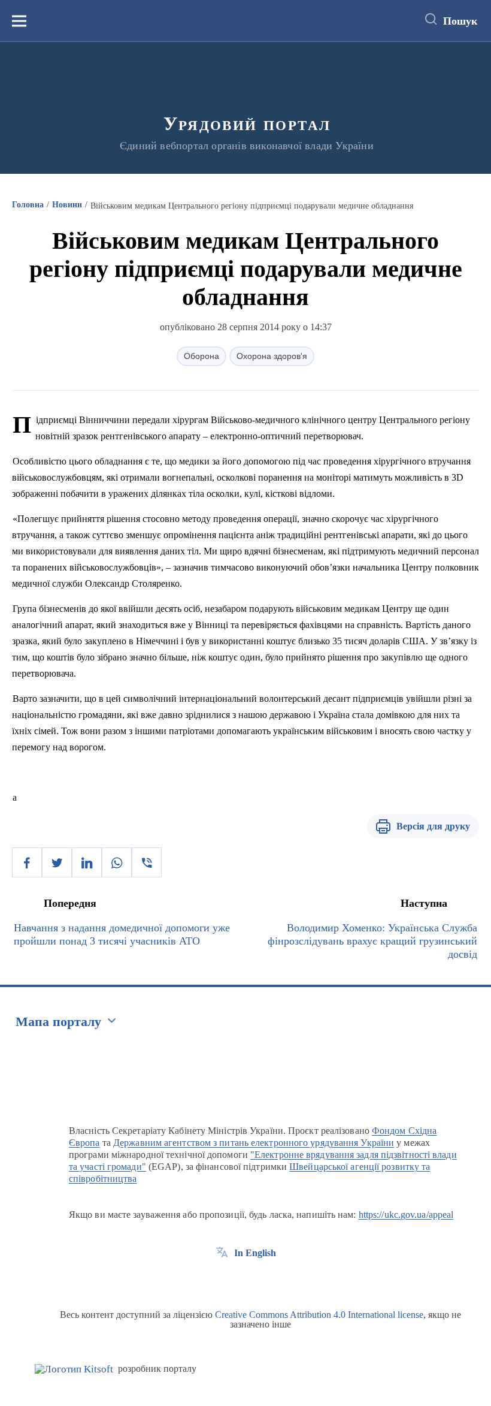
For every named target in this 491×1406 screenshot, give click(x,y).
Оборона (201, 356)
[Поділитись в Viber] (146, 862)
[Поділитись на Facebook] (27, 862)
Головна (28, 204)
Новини (67, 204)
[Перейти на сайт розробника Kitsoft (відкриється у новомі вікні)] (74, 1369)
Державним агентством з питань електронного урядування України (253, 1143)
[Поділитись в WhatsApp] (116, 862)
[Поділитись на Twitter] (57, 862)
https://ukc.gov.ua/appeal (406, 1214)
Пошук (460, 21)
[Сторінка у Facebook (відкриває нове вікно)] (222, 1280)
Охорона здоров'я (272, 356)
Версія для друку (433, 826)
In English (255, 1253)
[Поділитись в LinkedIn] (86, 862)
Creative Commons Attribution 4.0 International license (319, 1315)
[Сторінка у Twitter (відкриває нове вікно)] (244, 1280)
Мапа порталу (58, 1021)
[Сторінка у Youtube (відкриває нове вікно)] (266, 1280)
